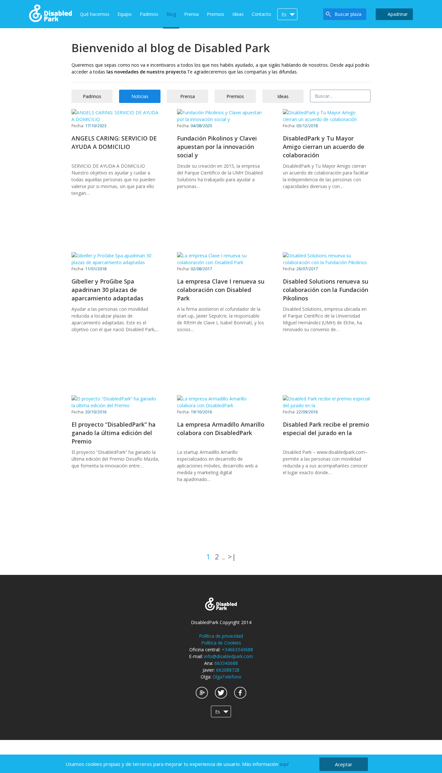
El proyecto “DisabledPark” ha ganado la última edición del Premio (114, 432)
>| (232, 556)
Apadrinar (398, 14)
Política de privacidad (221, 636)
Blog (171, 14)
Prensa (191, 14)
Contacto (261, 14)
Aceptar (343, 764)
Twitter (221, 693)
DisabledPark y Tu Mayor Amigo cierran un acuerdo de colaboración (323, 146)
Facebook (240, 693)
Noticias (140, 96)
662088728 (227, 670)
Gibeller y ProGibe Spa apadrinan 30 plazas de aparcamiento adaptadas (107, 289)
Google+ (202, 693)
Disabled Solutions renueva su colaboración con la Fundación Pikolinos (325, 289)
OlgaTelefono (227, 677)
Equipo (124, 14)
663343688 (226, 663)
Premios (215, 14)
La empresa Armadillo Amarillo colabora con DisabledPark (220, 428)
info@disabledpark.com (228, 656)
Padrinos (149, 14)
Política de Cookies (221, 643)
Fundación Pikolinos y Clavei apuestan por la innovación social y (217, 146)
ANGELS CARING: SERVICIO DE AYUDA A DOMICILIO (114, 142)
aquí (284, 764)
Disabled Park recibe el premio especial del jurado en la (326, 428)
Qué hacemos (94, 14)
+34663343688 (237, 649)
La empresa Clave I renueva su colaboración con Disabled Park (220, 289)
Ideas (238, 14)
